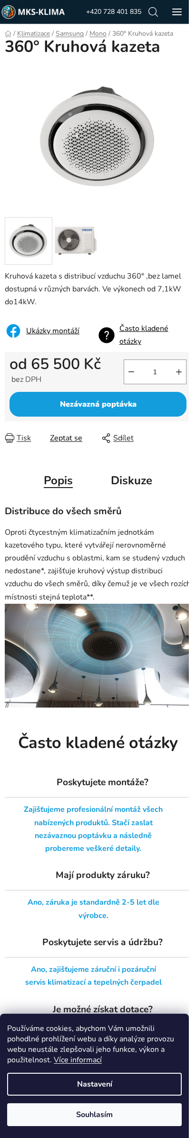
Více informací (78, 1060)
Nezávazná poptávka (98, 404)
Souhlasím (94, 1114)
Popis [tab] (58, 480)
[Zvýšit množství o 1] (179, 372)
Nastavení (94, 1084)
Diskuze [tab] (131, 480)
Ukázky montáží (52, 331)
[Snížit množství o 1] (131, 372)
